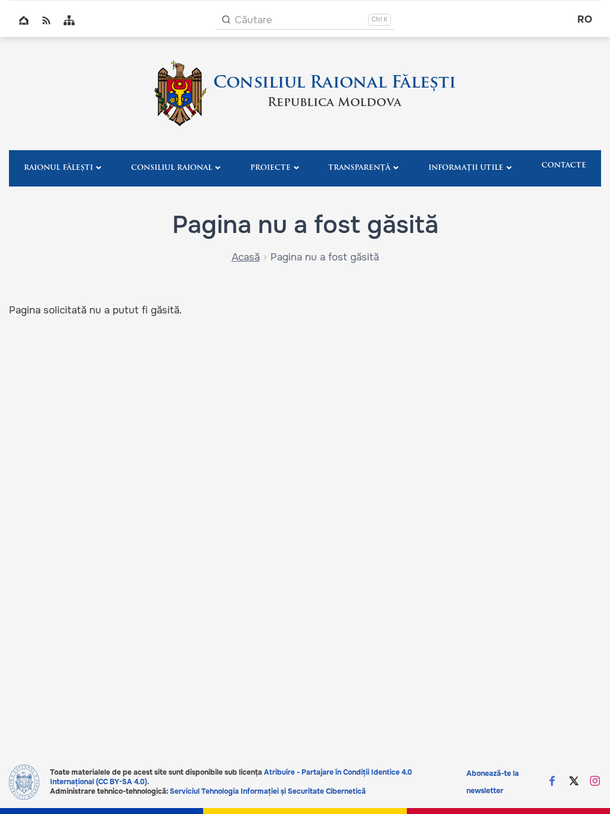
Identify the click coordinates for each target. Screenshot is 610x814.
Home (24, 20)
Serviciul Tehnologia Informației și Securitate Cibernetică (268, 791)
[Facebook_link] (552, 782)
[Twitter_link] (574, 782)
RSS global (46, 20)
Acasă (246, 257)
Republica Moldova (334, 103)
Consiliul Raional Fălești (334, 83)
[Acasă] (180, 93)
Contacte (563, 165)
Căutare (253, 20)
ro (584, 19)
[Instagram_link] (595, 782)
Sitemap (69, 20)
